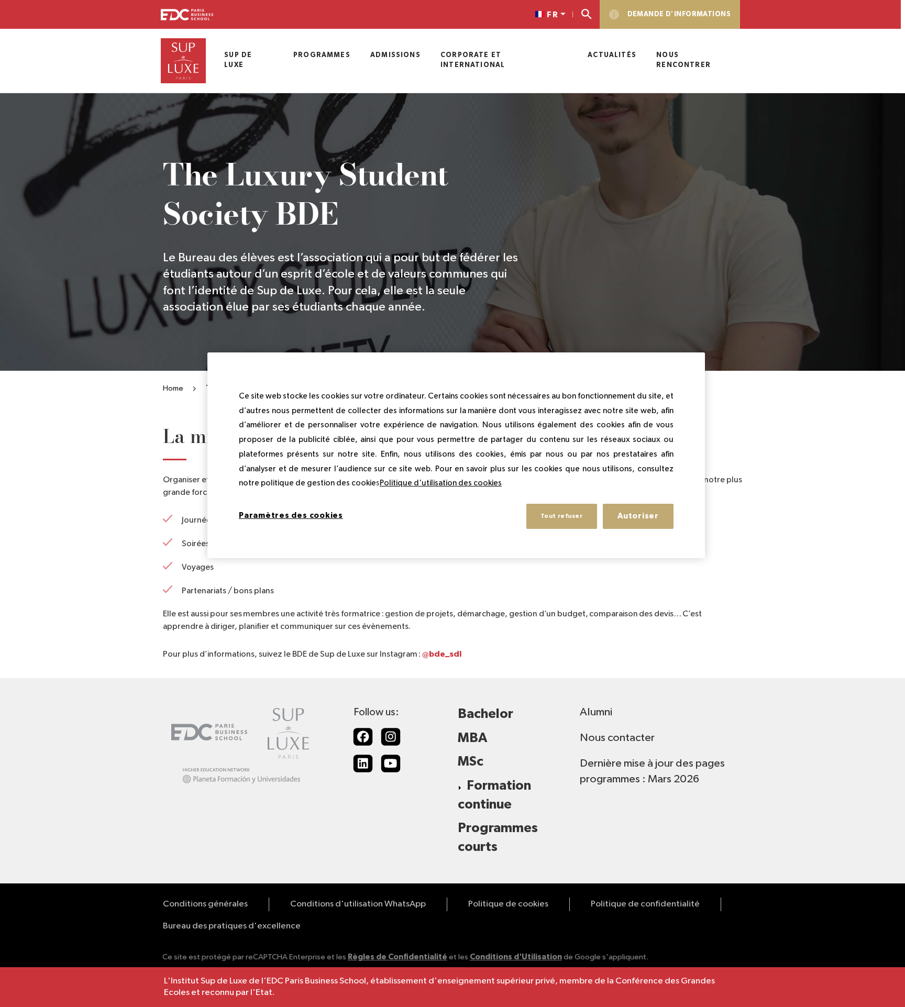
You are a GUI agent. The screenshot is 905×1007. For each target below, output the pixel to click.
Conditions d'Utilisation (516, 957)
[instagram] (390, 737)
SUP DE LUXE (238, 60)
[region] (456, 455)
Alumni (596, 712)
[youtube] (390, 763)
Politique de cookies (508, 904)
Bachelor (485, 714)
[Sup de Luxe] (183, 60)
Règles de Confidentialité (397, 957)
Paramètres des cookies (291, 515)
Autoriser (638, 516)
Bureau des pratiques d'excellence (232, 926)
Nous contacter (617, 738)
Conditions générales (205, 904)
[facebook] (363, 737)
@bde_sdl (441, 654)
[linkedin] (363, 763)
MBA (472, 738)
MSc (470, 761)
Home (173, 388)
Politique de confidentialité (645, 904)
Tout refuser (561, 516)
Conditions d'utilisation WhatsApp (358, 904)
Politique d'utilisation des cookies (441, 483)
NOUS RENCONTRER (683, 60)
